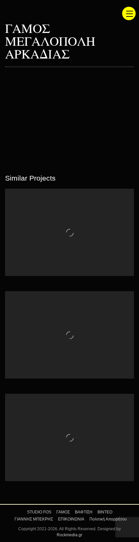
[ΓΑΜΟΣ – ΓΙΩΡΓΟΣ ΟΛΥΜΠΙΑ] (69, 232)
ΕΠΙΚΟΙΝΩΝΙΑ (71, 519)
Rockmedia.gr (69, 535)
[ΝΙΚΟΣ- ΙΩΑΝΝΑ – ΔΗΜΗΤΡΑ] (69, 437)
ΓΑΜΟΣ (63, 512)
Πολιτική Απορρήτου (108, 519)
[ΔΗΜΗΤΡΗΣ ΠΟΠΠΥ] (69, 335)
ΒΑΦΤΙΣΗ (83, 512)
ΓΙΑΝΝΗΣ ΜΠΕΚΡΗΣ (34, 519)
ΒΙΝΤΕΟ (105, 512)
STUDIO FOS (39, 512)
